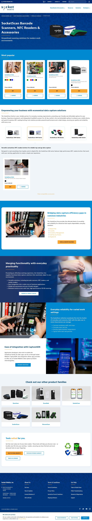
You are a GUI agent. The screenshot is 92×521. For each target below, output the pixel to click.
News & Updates (29, 491)
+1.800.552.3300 (12, 493)
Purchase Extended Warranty (34, 453)
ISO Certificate (28, 498)
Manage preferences (61, 517)
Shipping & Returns (52, 498)
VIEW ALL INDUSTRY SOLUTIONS (67, 242)
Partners (64, 1)
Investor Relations (29, 494)
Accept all (85, 517)
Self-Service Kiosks (55, 235)
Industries (78, 8)
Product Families (36, 16)
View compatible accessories (46, 194)
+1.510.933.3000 (12, 495)
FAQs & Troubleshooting (76, 491)
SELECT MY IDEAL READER (13, 453)
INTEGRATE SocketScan (23, 365)
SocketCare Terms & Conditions (55, 494)
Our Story (27, 487)
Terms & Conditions (52, 487)
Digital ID (53, 237)
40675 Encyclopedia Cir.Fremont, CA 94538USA (8, 489)
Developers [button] (86, 8)
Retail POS (53, 229)
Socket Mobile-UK (6, 16)
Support (73, 498)
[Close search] (84, 1)
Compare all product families (28, 293)
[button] (69, 1)
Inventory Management (57, 233)
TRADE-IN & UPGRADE (13, 458)
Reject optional (74, 517)
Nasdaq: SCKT (6, 498)
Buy (13, 91)
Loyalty (52, 231)
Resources (70, 8)
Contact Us (57, 1)
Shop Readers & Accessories (21, 16)
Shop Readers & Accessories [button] (57, 8)
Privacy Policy (51, 491)
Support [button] (49, 1)
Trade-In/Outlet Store (76, 487)
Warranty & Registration (77, 494)
